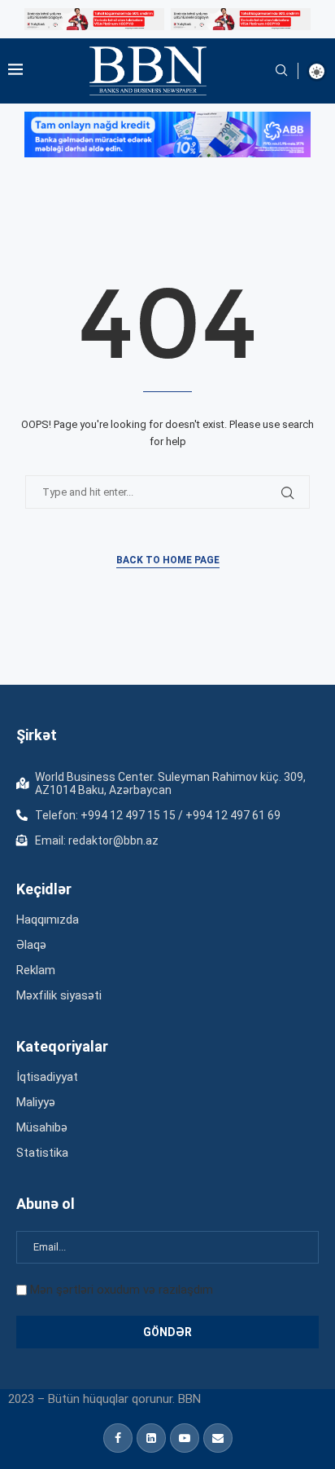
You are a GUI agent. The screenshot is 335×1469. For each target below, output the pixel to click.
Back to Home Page (168, 560)
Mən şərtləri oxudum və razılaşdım (121, 1289)
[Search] (281, 70)
